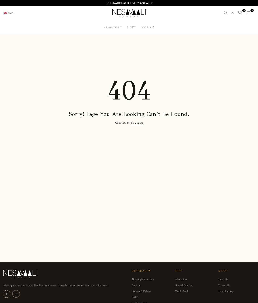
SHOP (130, 26)
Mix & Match (181, 291)
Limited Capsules (184, 285)
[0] (240, 13)
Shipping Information (143, 279)
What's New (181, 279)
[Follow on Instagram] (16, 294)
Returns (136, 285)
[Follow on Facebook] (6, 294)
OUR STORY (147, 26)
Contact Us (224, 285)
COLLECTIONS (111, 26)
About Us (223, 279)
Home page (137, 123)
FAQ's (135, 297)
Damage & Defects (141, 291)
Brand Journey (225, 291)
